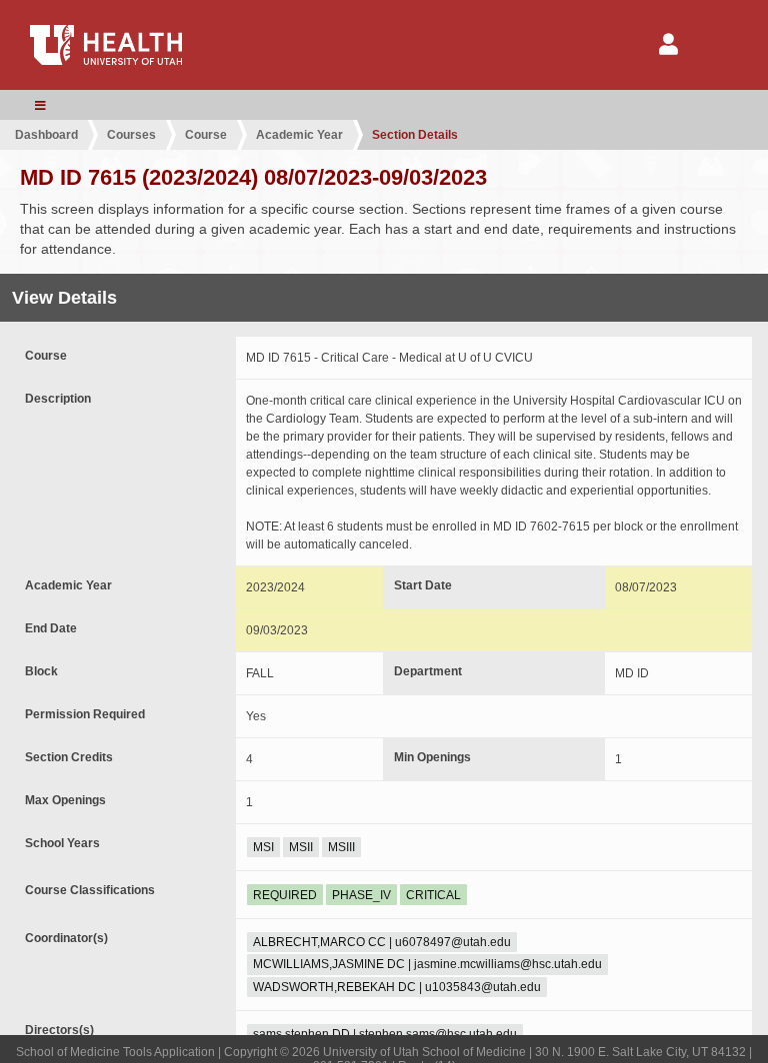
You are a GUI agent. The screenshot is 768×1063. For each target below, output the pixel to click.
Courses (131, 135)
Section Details (415, 135)
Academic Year (299, 135)
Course (206, 135)
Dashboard (46, 135)
